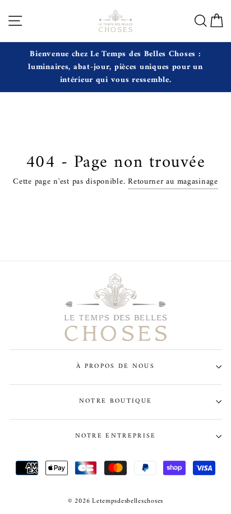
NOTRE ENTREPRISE (115, 436)
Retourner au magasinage (173, 182)
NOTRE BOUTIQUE (115, 401)
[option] (115, 67)
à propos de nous (115, 366)
